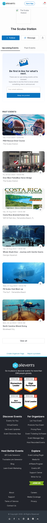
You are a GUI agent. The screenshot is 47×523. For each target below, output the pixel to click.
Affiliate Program (36, 464)
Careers (34, 493)
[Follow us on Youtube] (28, 519)
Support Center (36, 473)
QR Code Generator (12, 455)
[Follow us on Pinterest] (33, 519)
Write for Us (36, 477)
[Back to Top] (38, 519)
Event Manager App (36, 438)
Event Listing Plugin (36, 455)
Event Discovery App (12, 434)
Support (11, 497)
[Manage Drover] (4, 3)
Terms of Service (11, 501)
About (11, 493)
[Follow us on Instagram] (23, 519)
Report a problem (33, 353)
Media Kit (36, 459)
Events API (36, 468)
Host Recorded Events (36, 442)
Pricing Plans (36, 429)
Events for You (12, 421)
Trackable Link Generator (12, 459)
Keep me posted (23, 95)
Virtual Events (12, 425)
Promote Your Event (36, 425)
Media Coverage (33, 497)
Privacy (34, 501)
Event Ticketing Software (36, 434)
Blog (12, 464)
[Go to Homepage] (9, 519)
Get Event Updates (12, 429)
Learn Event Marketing (12, 468)
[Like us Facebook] (14, 519)
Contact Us (11, 506)
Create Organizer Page (15, 353)
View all (23, 341)
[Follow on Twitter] (19, 519)
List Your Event (36, 421)
